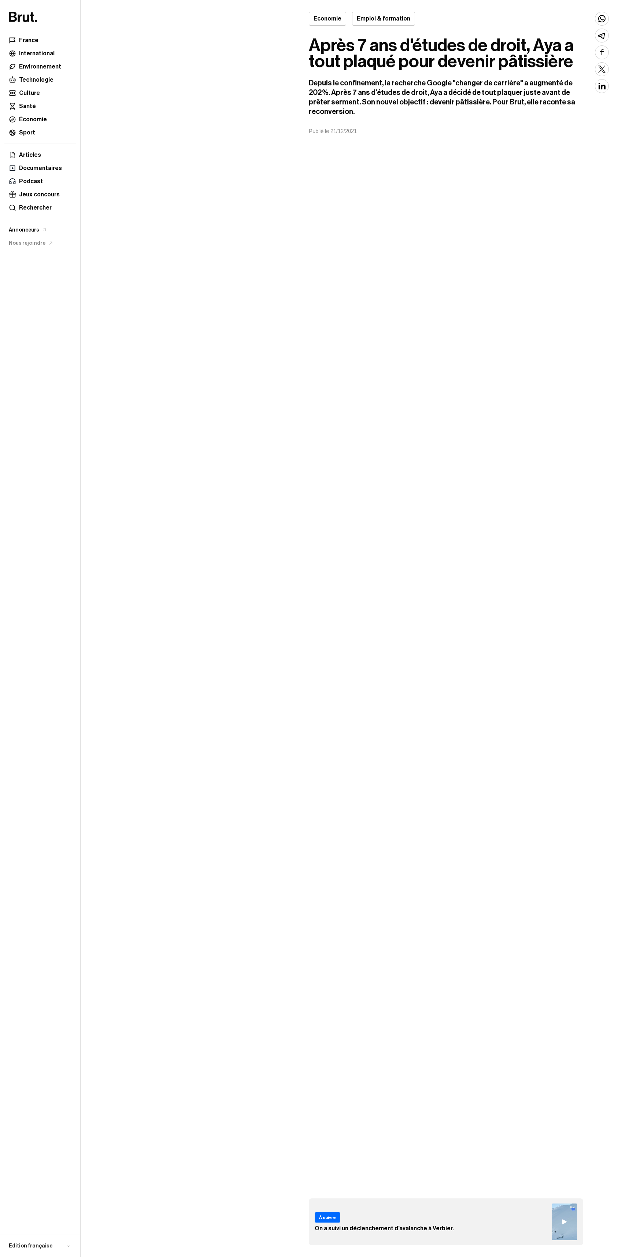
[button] (40, 1246)
